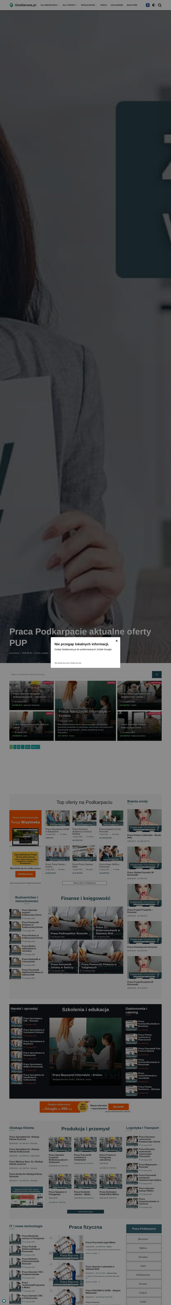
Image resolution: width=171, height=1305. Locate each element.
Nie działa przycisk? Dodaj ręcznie (68, 663)
